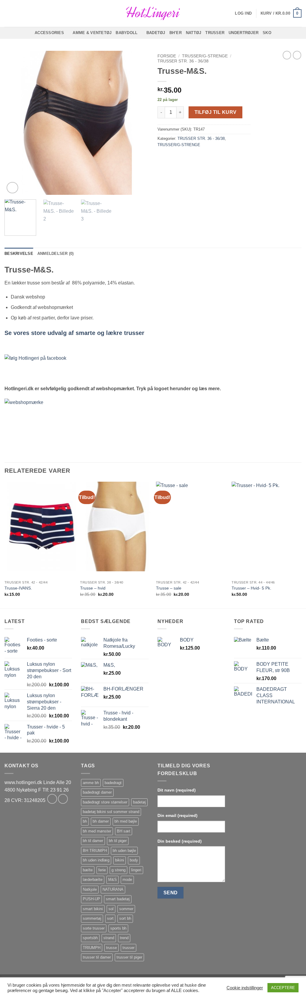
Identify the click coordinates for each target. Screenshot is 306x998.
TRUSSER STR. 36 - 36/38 (183, 61)
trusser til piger (129, 957)
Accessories (49, 32)
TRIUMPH (91, 947)
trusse (111, 947)
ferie (102, 870)
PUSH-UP (91, 899)
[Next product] (287, 55)
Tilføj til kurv (216, 112)
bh (85, 821)
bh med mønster (97, 831)
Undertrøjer (243, 32)
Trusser (214, 32)
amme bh (91, 782)
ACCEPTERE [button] (283, 987)
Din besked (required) (179, 841)
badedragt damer (97, 792)
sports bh (118, 928)
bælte (88, 870)
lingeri (136, 870)
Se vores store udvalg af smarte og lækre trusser (74, 333)
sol (111, 909)
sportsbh (90, 938)
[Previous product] (297, 55)
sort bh (125, 918)
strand (108, 938)
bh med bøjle (125, 821)
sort (110, 918)
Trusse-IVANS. (18, 588)
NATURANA (112, 889)
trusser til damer (97, 957)
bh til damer (93, 840)
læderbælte (92, 879)
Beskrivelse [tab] (18, 253)
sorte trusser (94, 928)
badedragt (113, 782)
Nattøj (193, 32)
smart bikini (93, 909)
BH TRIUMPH (95, 850)
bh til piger (118, 840)
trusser (128, 947)
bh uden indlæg (96, 860)
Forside (166, 56)
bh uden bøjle (124, 850)
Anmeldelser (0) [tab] (55, 253)
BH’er (175, 32)
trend (124, 938)
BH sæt (123, 831)
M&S (112, 879)
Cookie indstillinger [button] (245, 987)
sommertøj (92, 918)
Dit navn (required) (176, 790)
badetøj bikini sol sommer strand (111, 811)
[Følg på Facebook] (52, 799)
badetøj (139, 802)
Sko (267, 32)
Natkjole (90, 889)
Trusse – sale (168, 588)
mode (127, 879)
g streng (118, 870)
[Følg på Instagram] (63, 799)
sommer (126, 909)
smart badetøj (118, 899)
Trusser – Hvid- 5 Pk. (251, 588)
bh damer (101, 821)
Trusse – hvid (92, 588)
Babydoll (126, 32)
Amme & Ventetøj (92, 32)
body (134, 860)
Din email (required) (177, 815)
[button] (243, 13)
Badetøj (155, 32)
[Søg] (6, 13)
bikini (119, 860)
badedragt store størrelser (105, 802)
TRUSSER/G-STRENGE (205, 56)
